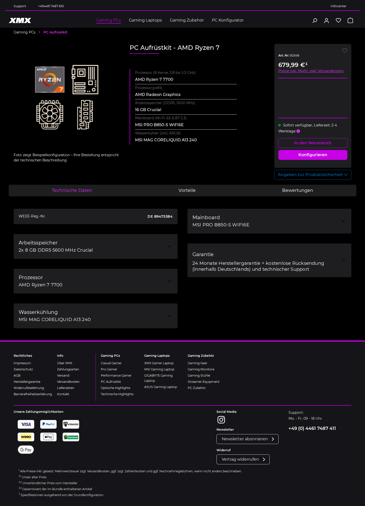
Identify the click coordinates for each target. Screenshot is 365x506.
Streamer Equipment (203, 382)
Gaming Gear (197, 363)
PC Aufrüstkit (111, 382)
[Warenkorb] (350, 20)
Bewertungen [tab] (297, 190)
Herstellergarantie (27, 382)
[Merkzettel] (338, 20)
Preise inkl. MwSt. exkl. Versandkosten (311, 71)
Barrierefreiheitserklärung (33, 394)
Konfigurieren (312, 154)
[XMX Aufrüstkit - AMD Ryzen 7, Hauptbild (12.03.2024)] (66, 97)
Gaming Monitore (201, 369)
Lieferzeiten (65, 388)
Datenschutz (23, 369)
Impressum (22, 363)
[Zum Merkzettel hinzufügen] (344, 50)
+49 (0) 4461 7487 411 (312, 428)
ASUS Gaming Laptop (160, 387)
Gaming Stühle (199, 375)
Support (20, 6)
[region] (67, 103)
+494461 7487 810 (51, 6)
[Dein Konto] (326, 20)
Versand (63, 375)
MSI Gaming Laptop (159, 369)
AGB (17, 375)
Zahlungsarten (68, 369)
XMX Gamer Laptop (159, 363)
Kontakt (63, 394)
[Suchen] (315, 20)
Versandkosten (68, 382)
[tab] (72, 190)
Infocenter (338, 6)
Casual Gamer (111, 363)
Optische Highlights (115, 388)
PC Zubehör (197, 388)
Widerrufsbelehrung (29, 388)
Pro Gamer (109, 369)
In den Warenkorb (312, 143)
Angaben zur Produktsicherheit (311, 174)
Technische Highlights (117, 394)
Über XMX (64, 363)
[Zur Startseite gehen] (20, 20)
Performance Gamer (116, 375)
